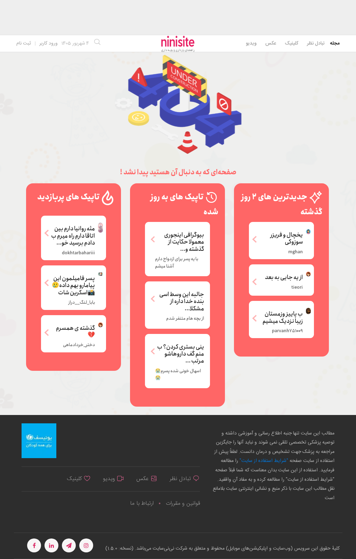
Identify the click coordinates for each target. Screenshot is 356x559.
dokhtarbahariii (78, 253)
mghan (295, 252)
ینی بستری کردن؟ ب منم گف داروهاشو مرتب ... (180, 354)
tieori (297, 287)
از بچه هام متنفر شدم (185, 318)
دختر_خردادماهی (79, 345)
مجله (335, 43)
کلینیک (291, 43)
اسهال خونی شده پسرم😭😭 (178, 375)
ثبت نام (23, 43)
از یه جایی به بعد (284, 277)
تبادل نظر (316, 43)
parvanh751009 (287, 331)
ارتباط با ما (142, 503)
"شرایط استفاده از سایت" (263, 461)
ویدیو (251, 43)
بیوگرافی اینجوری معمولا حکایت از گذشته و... (184, 242)
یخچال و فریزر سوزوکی (286, 238)
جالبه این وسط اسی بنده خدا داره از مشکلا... (181, 301)
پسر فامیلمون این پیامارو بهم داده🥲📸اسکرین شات (73, 285)
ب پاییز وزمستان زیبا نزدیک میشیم (282, 317)
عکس (270, 43)
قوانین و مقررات (183, 503)
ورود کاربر (48, 43)
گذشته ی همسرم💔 (75, 331)
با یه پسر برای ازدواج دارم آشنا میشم (176, 263)
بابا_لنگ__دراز (81, 302)
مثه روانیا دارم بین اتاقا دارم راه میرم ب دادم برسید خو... (73, 235)
